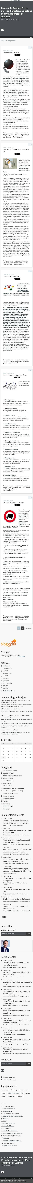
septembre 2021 (7, 673)
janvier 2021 (6, 681)
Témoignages (24, 261)
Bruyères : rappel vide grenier (9, 726)
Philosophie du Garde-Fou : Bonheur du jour (16, 705)
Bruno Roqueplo (9, 849)
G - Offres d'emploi (6, 1128)
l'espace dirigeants (7, 264)
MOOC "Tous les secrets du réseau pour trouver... (16, 1002)
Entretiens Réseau (8, 778)
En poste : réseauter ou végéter (17, 879)
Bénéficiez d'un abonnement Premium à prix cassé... (16, 964)
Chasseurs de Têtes (8, 773)
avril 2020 (5, 685)
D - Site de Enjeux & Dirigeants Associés (12, 1116)
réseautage (25, 263)
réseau (25, 134)
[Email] (2, 29)
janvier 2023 (6, 666)
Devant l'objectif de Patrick (8, 702)
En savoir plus (19, 1181)
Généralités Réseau (8, 781)
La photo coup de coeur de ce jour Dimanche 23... (14, 700)
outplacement (17, 136)
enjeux (3, 1096)
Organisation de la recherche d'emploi (13, 788)
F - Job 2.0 (3, 1121)
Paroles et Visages (26, 723)
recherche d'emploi (13, 1093)
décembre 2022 (7, 668)
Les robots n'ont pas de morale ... (10, 723)
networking (11, 136)
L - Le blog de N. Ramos (7, 1126)
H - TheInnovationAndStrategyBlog (10, 1136)
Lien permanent (9, 133)
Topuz (5, 830)
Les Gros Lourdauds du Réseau (13, 503)
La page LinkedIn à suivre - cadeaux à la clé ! (17, 983)
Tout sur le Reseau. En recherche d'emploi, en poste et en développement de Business (16, 12)
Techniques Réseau (8, 806)
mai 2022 (5, 671)
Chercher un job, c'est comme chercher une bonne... (17, 869)
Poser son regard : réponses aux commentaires (14, 705)
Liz (4, 889)
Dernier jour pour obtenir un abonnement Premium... (17, 1021)
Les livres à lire (7, 783)
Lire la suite (21, 657)
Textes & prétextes (13, 730)
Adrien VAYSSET (9, 859)
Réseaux (5, 801)
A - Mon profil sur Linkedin (8, 1109)
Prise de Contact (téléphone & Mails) (13, 791)
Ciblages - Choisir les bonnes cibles (12, 775)
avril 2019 (5, 688)
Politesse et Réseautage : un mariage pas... (17, 850)
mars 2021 (6, 678)
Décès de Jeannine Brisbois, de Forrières (12, 719)
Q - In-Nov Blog (5, 1118)
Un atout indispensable (11, 276)
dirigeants (24, 136)
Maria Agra (7, 840)
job (22, 1093)
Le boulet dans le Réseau (11, 53)
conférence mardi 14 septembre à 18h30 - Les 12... (16, 992)
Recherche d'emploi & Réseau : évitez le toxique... (17, 973)
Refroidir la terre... (6, 709)
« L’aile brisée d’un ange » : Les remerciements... (14, 711)
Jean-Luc (6, 906)
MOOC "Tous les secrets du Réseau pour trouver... (16, 1011)
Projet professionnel (8, 796)
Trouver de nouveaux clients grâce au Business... (16, 1040)
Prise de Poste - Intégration (10, 793)
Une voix (3, 730)
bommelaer (21, 134)
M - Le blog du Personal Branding (10, 1113)
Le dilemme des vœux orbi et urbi (17, 890)
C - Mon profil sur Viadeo (7, 1106)
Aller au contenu (5, 2)
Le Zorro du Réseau (22, 899)
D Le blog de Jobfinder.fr (8, 1143)
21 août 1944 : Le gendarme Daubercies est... (13, 732)
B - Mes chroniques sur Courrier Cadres (11, 1133)
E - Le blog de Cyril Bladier (8, 1123)
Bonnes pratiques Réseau (10, 770)
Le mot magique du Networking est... (16, 907)
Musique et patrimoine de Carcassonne (15, 733)
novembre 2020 (7, 683)
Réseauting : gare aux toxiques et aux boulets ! (16, 1050)
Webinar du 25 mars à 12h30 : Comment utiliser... (16, 822)
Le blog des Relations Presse (9, 1145)
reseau (27, 1093)
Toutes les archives (9, 691)
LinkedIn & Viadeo (8, 786)
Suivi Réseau (6, 804)
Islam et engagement (8, 717)
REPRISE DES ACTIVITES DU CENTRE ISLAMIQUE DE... (16, 715)
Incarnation (16, 709)
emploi (25, 619)
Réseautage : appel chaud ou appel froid (17, 831)
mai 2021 (5, 676)
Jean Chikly (7, 868)
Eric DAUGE (7, 878)
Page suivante (28, 628)
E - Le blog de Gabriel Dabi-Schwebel (11, 1141)
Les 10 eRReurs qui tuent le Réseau (15, 375)
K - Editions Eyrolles (6, 1111)
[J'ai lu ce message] (31, 1178)
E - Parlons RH (5, 1138)
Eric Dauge (7, 899)
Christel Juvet (8, 821)
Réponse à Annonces (8, 798)
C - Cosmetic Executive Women (9, 1131)
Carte (3, 916)
